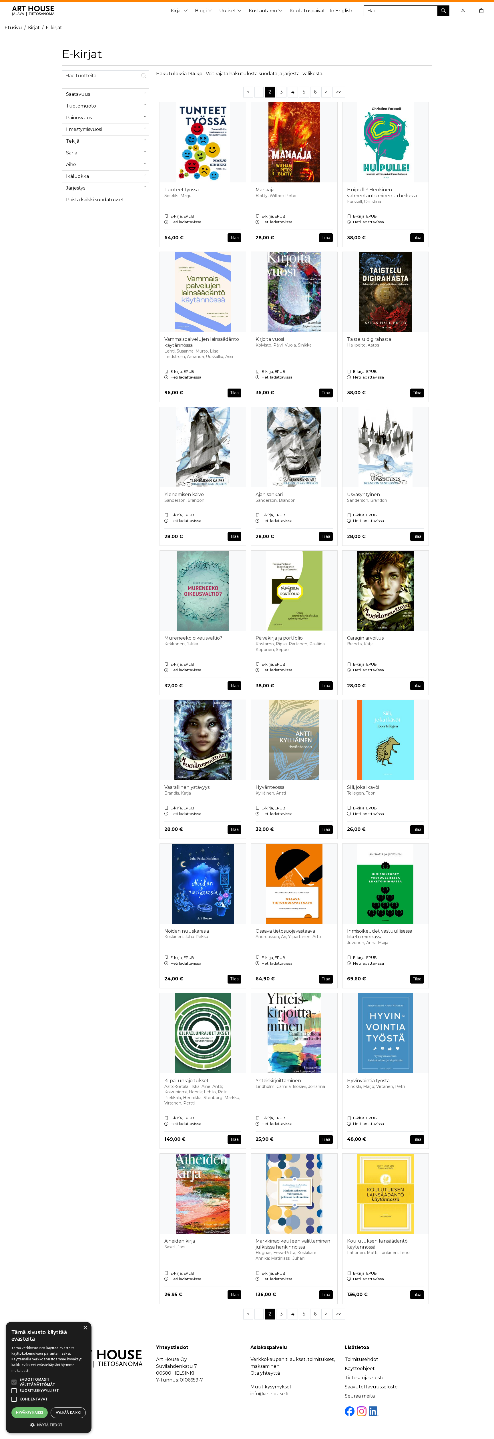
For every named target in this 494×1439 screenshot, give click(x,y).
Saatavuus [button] (78, 94)
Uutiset (228, 10)
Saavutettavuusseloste (371, 1387)
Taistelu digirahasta (369, 339)
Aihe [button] (71, 164)
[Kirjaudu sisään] (463, 10)
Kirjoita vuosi (270, 339)
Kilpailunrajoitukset (186, 1080)
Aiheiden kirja (179, 1241)
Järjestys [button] (75, 188)
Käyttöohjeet (360, 1368)
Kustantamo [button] (263, 10)
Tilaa (234, 237)
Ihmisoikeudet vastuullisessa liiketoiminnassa (379, 934)
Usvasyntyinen (363, 494)
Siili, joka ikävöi (363, 787)
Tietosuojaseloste (365, 1377)
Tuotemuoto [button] (81, 106)
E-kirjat (54, 27)
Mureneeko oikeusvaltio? (193, 638)
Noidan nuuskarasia (186, 931)
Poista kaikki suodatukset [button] (95, 199)
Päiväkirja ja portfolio (279, 638)
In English (341, 10)
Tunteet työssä (181, 189)
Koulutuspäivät (307, 10)
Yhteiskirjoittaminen (278, 1080)
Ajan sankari (269, 494)
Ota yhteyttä (265, 1373)
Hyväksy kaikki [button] (29, 1412)
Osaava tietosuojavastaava (285, 931)
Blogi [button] (201, 10)
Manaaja (265, 189)
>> (338, 92)
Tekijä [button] (72, 141)
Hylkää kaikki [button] (68, 1412)
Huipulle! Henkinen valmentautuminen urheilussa (382, 192)
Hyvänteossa (270, 787)
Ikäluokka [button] (77, 176)
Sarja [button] (71, 153)
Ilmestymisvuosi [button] (84, 129)
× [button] (85, 1328)
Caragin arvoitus (365, 638)
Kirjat (177, 10)
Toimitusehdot (361, 1359)
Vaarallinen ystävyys (187, 787)
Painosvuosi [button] (79, 117)
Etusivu (13, 27)
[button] (48, 1425)
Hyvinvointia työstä (368, 1080)
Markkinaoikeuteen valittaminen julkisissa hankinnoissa (293, 1244)
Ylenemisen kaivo (184, 494)
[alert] (48, 1377)
